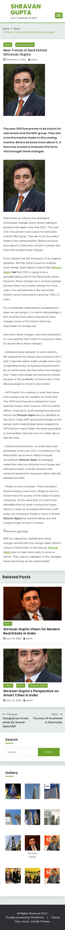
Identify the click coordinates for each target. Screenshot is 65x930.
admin (34, 59)
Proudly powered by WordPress (25, 917)
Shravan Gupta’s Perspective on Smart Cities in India (31, 693)
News (7, 44)
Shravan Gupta (25, 9)
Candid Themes (40, 921)
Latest (8, 685)
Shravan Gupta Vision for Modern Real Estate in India (31, 631)
